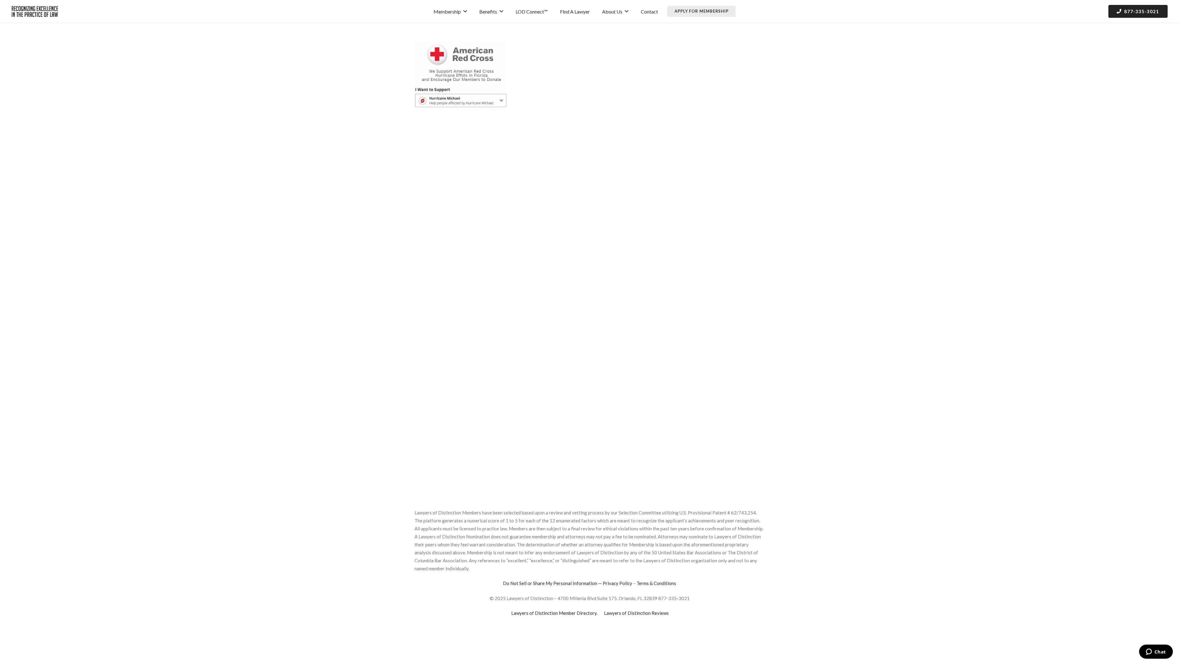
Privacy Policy (617, 583)
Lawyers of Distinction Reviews (636, 613)
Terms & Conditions (656, 583)
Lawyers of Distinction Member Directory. (554, 613)
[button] (465, 11)
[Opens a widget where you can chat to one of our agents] (1156, 652)
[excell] (35, 11)
